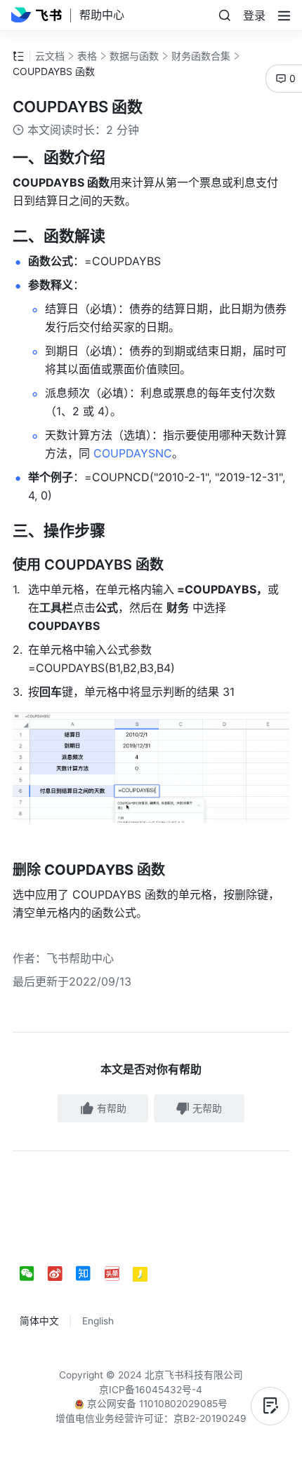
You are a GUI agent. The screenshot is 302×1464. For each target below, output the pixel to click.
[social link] (34, 1274)
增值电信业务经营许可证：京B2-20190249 (151, 1418)
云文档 (50, 56)
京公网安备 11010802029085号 (156, 1403)
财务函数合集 (200, 56)
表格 (87, 56)
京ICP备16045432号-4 (150, 1389)
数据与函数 (134, 56)
